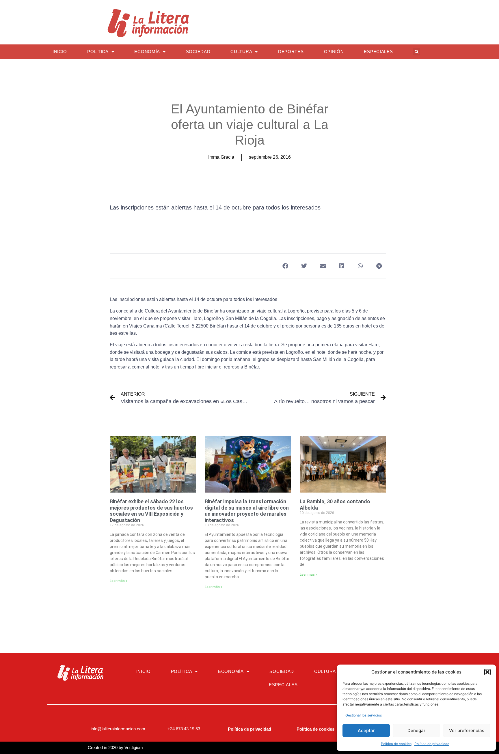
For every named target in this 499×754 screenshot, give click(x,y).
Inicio (60, 51)
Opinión (334, 51)
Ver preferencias (466, 730)
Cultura (241, 51)
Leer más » (118, 581)
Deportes (291, 51)
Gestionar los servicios (363, 715)
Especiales (378, 51)
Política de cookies (396, 744)
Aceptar (366, 730)
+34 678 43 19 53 (183, 728)
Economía (147, 51)
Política (98, 51)
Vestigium (133, 747)
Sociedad (198, 51)
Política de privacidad (431, 744)
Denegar (416, 730)
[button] (487, 672)
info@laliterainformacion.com (118, 728)
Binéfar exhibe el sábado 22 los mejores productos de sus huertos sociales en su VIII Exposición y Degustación (151, 510)
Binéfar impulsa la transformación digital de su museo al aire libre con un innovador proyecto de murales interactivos (247, 510)
